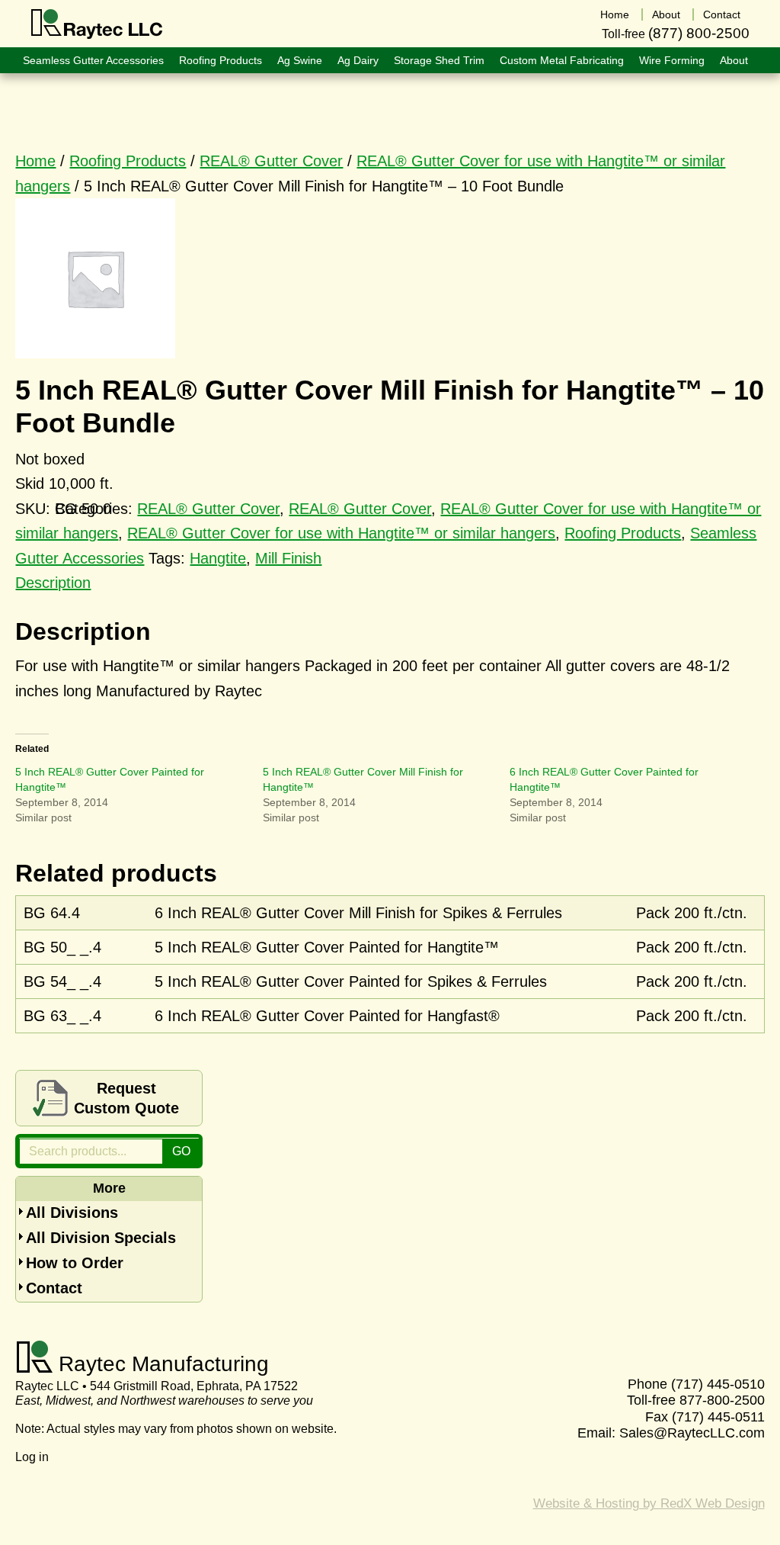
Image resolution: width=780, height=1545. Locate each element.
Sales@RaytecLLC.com (692, 1433)
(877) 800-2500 (699, 33)
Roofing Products (127, 161)
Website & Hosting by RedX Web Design (649, 1503)
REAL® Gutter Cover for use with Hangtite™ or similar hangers (341, 533)
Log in (32, 1456)
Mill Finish (288, 558)
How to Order (74, 1262)
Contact (54, 1288)
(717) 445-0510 (718, 1384)
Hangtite (218, 558)
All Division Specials (101, 1237)
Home (35, 161)
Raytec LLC (97, 24)
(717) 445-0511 (718, 1417)
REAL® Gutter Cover (271, 161)
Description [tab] (53, 582)
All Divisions (72, 1212)
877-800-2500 (722, 1400)
